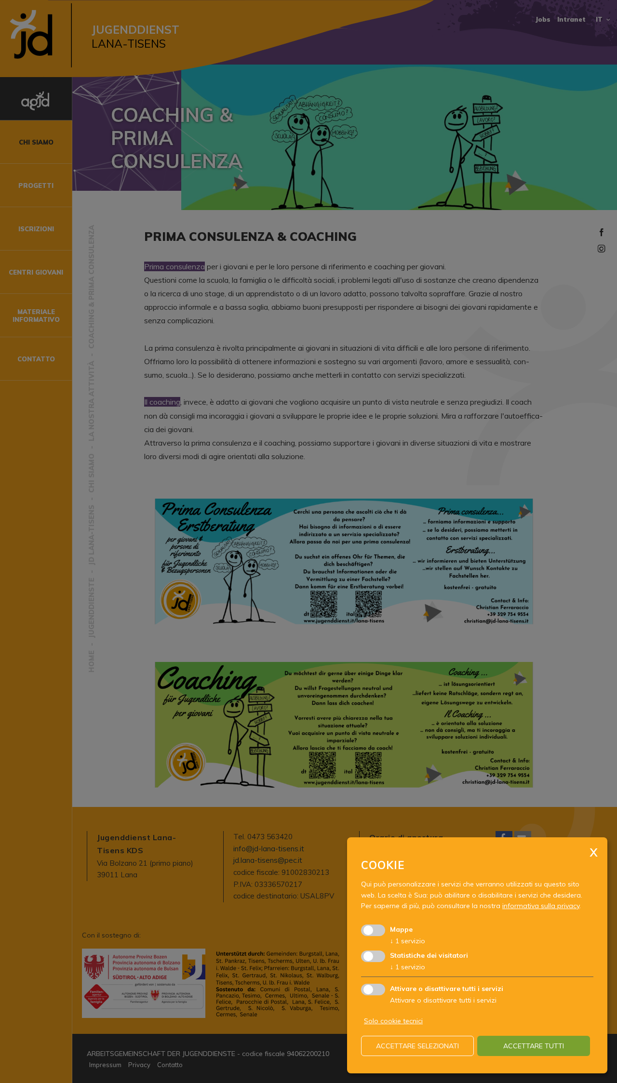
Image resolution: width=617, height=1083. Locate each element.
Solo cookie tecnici (393, 1021)
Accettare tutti (533, 1046)
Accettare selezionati (417, 1046)
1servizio (407, 941)
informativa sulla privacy (540, 905)
